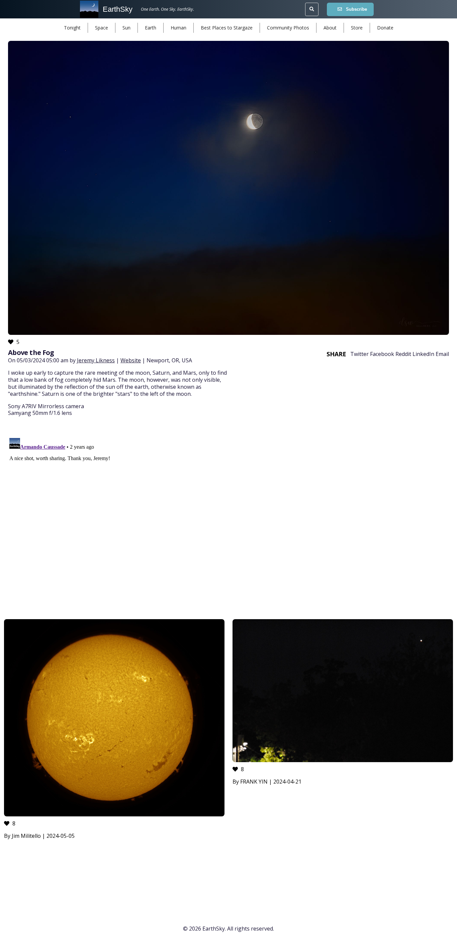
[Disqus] (228, 519)
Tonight (72, 27)
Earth (150, 27)
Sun (126, 27)
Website (130, 360)
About (330, 27)
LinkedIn (423, 354)
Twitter (359, 354)
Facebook (382, 354)
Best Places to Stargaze (227, 27)
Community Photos (288, 27)
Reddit (403, 354)
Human (178, 27)
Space (101, 27)
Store (357, 27)
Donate (385, 27)
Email (442, 354)
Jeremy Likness (96, 360)
